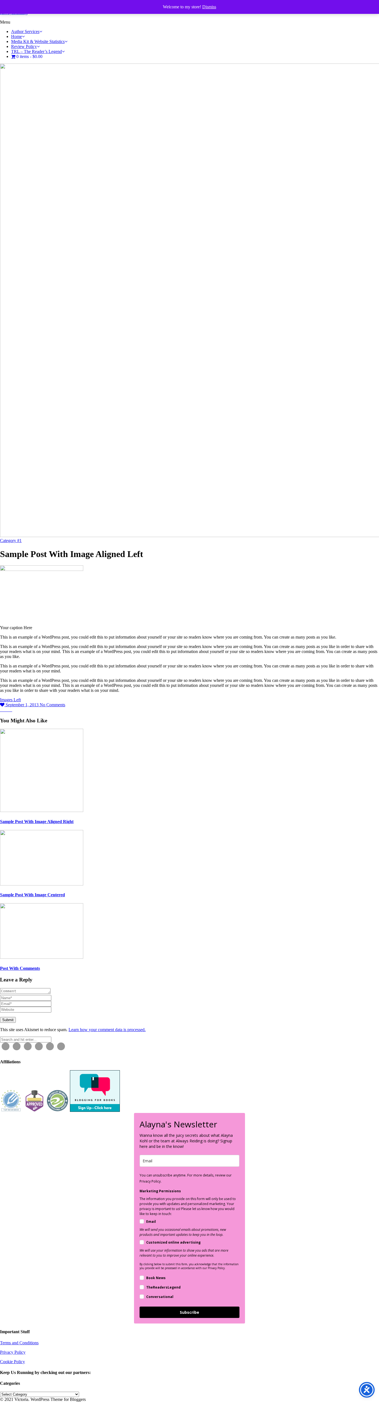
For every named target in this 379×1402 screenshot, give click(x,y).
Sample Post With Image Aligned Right (37, 821)
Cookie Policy (12, 1361)
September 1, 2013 (23, 704)
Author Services (25, 31)
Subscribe (189, 1312)
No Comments (52, 704)
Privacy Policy (13, 1352)
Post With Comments (20, 968)
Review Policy (24, 46)
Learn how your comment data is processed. (107, 1029)
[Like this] (3, 704)
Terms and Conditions (19, 1342)
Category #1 (11, 540)
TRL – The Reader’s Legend (36, 51)
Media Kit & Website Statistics (38, 41)
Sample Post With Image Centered (32, 894)
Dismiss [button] (209, 6)
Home (16, 36)
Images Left (10, 699)
